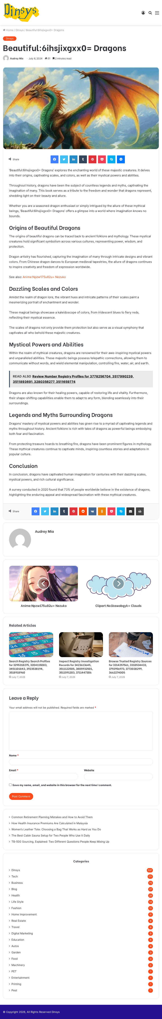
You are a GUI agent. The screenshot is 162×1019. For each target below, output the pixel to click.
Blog (14, 889)
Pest (14, 990)
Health (15, 895)
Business (17, 882)
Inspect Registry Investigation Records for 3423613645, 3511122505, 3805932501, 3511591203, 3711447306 (79, 666)
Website (89, 770)
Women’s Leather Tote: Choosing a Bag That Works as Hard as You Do (56, 829)
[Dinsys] (21, 12)
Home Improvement (24, 914)
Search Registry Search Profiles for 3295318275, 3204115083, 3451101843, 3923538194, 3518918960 (29, 666)
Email (13, 770)
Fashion (16, 908)
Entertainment (20, 977)
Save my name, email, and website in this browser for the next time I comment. (62, 785)
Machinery (18, 965)
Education (17, 939)
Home (9, 30)
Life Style (17, 901)
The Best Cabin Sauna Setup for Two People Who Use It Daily (50, 835)
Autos (15, 946)
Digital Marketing (22, 933)
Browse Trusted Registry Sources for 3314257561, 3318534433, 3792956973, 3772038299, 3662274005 (130, 666)
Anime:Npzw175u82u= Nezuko (44, 277)
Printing (16, 984)
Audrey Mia (16, 58)
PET (14, 971)
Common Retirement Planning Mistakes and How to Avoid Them (52, 817)
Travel (15, 927)
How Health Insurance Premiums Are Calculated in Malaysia (49, 823)
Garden (16, 952)
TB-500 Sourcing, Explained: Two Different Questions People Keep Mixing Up (60, 841)
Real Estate (18, 920)
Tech (14, 876)
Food (14, 958)
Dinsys (20, 30)
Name (14, 755)
